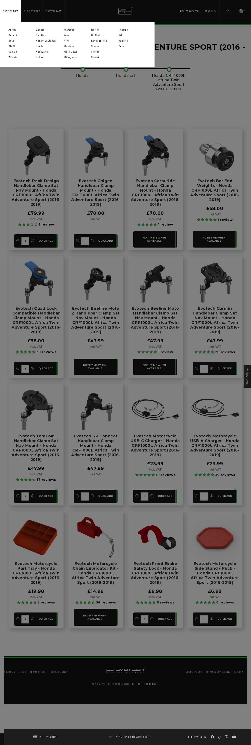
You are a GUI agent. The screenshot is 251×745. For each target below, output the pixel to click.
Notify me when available (154, 239)
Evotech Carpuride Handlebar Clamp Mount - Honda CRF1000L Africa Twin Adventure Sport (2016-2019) (155, 192)
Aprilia (12, 29)
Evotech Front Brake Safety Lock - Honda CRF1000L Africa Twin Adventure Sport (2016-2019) (155, 573)
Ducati (40, 29)
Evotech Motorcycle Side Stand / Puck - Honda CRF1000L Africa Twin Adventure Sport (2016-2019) (215, 573)
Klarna (238, 671)
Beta (11, 40)
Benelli (12, 35)
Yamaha (123, 40)
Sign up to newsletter (132, 737)
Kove (67, 35)
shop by (10, 11)
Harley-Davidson (46, 40)
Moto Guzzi (70, 51)
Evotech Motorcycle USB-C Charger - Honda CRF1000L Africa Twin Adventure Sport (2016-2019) (155, 445)
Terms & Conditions (218, 671)
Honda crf (125, 75)
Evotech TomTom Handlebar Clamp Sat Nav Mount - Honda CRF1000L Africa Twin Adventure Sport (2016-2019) (36, 448)
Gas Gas (41, 35)
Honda (40, 46)
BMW (11, 46)
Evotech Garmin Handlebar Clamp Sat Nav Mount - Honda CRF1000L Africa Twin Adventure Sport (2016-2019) (214, 320)
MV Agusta (70, 57)
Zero (121, 46)
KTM (66, 40)
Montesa (69, 46)
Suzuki (95, 57)
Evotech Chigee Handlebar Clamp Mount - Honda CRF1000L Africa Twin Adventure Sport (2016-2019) (95, 192)
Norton (95, 29)
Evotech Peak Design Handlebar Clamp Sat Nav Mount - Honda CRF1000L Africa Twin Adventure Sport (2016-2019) (36, 192)
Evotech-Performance (115, 684)
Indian (40, 57)
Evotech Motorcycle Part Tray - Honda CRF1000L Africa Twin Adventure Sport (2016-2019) (36, 573)
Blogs (22, 671)
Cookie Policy (194, 671)
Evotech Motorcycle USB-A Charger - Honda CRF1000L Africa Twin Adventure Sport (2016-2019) (215, 445)
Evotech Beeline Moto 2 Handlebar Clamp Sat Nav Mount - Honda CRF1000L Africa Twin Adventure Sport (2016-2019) (95, 320)
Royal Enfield (99, 40)
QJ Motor (96, 35)
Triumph (123, 29)
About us (9, 671)
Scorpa (95, 46)
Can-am (12, 51)
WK (121, 35)
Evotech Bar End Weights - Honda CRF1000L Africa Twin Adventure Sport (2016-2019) (214, 190)
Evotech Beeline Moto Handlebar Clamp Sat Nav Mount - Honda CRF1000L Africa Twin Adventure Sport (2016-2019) (155, 320)
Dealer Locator (189, 11)
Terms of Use (38, 671)
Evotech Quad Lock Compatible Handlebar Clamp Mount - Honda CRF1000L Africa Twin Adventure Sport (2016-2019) (36, 320)
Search (209, 11)
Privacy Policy (59, 671)
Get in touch (49, 737)
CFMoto (13, 57)
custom (54, 11)
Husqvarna (42, 51)
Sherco (95, 51)
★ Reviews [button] (247, 376)
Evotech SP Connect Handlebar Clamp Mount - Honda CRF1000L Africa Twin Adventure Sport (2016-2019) (95, 448)
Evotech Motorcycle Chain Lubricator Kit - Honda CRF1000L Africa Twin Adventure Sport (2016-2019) (96, 573)
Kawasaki (69, 29)
